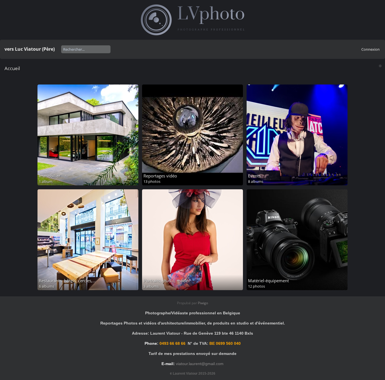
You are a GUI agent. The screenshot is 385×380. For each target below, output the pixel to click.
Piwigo (203, 303)
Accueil (12, 68)
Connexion (370, 49)
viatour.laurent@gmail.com (200, 363)
